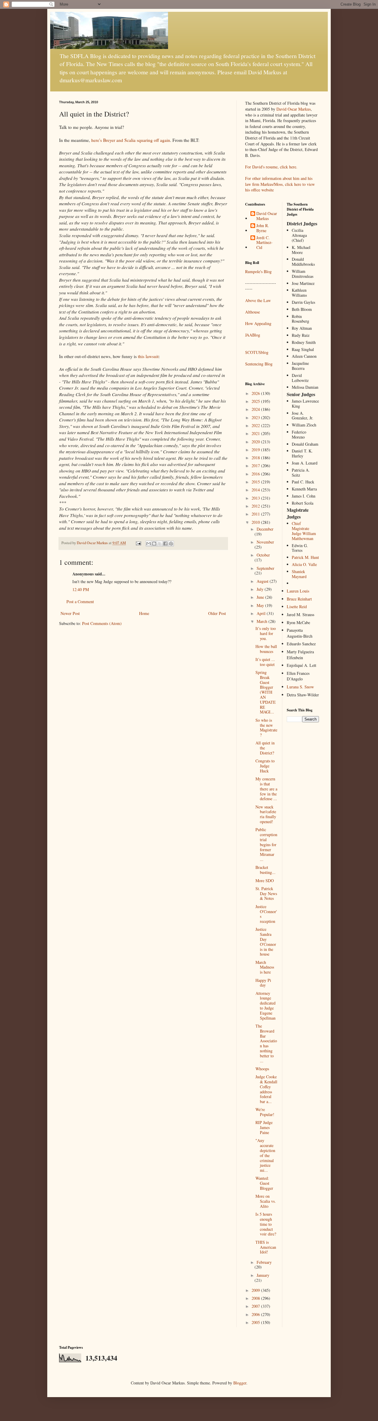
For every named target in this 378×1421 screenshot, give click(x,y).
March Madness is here (264, 967)
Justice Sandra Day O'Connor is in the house (265, 941)
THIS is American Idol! (265, 1247)
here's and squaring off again (130, 140)
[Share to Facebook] (165, 544)
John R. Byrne (262, 228)
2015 (256, 482)
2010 (256, 522)
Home (144, 613)
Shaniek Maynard (299, 574)
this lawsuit (148, 356)
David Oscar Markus (293, 109)
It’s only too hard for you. (265, 633)
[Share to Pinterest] (171, 544)
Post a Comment (80, 601)
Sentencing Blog (259, 364)
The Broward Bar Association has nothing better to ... (266, 1043)
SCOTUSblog (256, 352)
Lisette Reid (297, 606)
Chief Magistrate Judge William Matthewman (304, 531)
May (261, 605)
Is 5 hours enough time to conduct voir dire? (265, 1224)
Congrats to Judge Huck (265, 766)
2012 (256, 506)
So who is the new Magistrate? (266, 727)
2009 (256, 1290)
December (265, 529)
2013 (256, 498)
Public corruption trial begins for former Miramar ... (266, 844)
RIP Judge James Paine (264, 1127)
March (262, 621)
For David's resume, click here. (271, 167)
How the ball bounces (266, 649)
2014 (256, 490)
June (261, 597)
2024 (256, 409)
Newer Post (70, 613)
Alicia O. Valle (304, 564)
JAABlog (252, 335)
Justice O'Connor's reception (266, 914)
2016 (256, 474)
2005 (256, 1322)
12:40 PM (80, 589)
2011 (256, 514)
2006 (256, 1314)
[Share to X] (160, 544)
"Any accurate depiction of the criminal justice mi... (265, 1155)
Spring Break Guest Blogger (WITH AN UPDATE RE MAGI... (265, 692)
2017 (256, 465)
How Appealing (258, 323)
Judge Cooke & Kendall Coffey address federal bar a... (266, 1089)
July (261, 589)
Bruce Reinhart (299, 599)
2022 (256, 425)
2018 (256, 457)
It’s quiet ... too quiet (265, 662)
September (265, 568)
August (263, 581)
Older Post (217, 613)
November (265, 542)
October (263, 555)
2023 (256, 417)
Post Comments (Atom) (102, 623)
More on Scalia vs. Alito (265, 1201)
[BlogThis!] (154, 544)
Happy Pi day (263, 982)
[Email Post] (138, 542)
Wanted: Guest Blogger (264, 1183)
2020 (256, 441)
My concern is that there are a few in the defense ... (266, 788)
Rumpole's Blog (258, 271)
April (262, 613)
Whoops (262, 1069)
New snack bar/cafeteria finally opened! (265, 814)
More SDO (264, 880)
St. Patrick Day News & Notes (266, 893)
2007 (256, 1306)
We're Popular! (264, 1112)
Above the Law (258, 300)
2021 (256, 433)
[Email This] (148, 544)
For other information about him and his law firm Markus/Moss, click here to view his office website (280, 184)
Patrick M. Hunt (305, 557)
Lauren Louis (298, 591)
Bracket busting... (265, 869)
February (264, 1262)
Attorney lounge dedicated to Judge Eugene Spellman (265, 1005)
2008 (256, 1298)
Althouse (252, 312)
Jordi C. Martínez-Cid (264, 242)
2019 (256, 449)
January (263, 1275)
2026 (256, 393)
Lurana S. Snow (300, 687)
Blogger (239, 1383)
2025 (256, 401)
